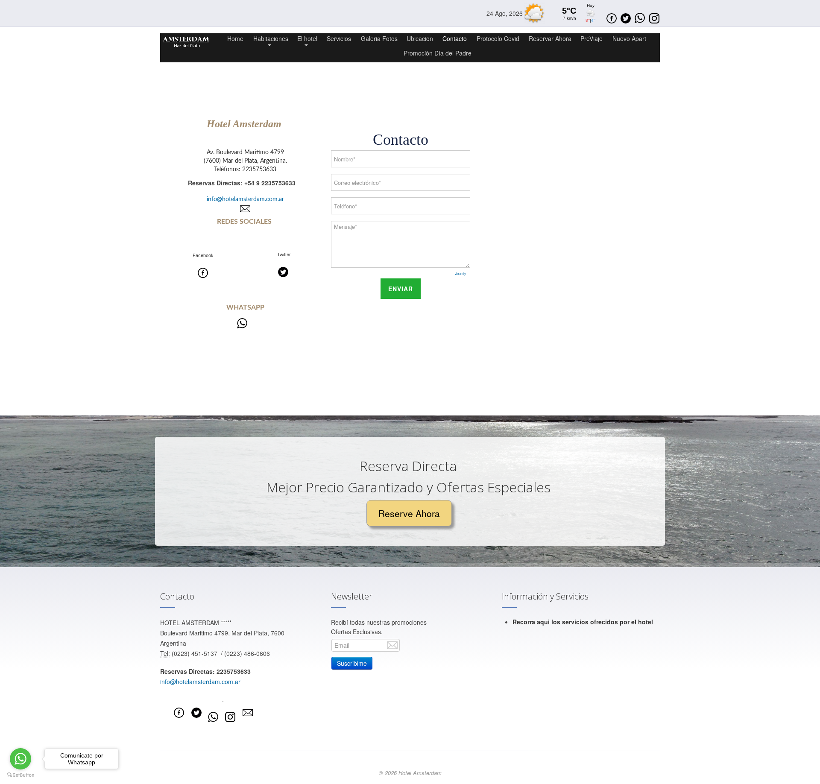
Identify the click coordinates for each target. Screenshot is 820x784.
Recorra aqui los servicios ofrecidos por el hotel (582, 621)
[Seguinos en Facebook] (611, 17)
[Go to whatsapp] (20, 758)
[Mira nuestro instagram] (230, 717)
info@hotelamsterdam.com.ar (245, 199)
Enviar (400, 288)
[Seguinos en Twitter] (626, 17)
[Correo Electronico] (245, 209)
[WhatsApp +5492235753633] (213, 717)
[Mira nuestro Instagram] (654, 17)
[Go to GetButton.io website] (20, 775)
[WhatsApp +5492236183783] (242, 323)
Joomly (460, 273)
